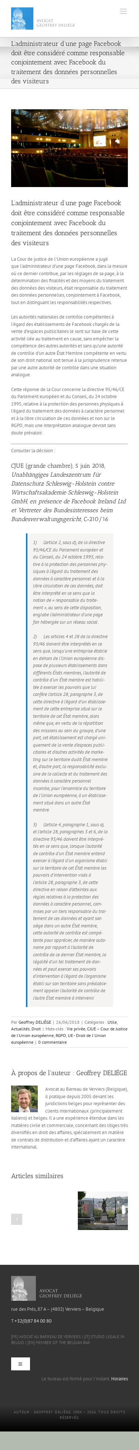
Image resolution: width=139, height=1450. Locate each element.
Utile (112, 1022)
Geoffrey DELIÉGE (35, 1022)
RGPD (61, 1035)
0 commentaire (52, 1042)
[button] (16, 1219)
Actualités (20, 1028)
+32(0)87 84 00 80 (33, 1321)
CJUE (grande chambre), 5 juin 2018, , (68, 492)
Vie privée (76, 1028)
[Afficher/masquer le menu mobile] (124, 11)
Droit (36, 1028)
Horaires (119, 1379)
